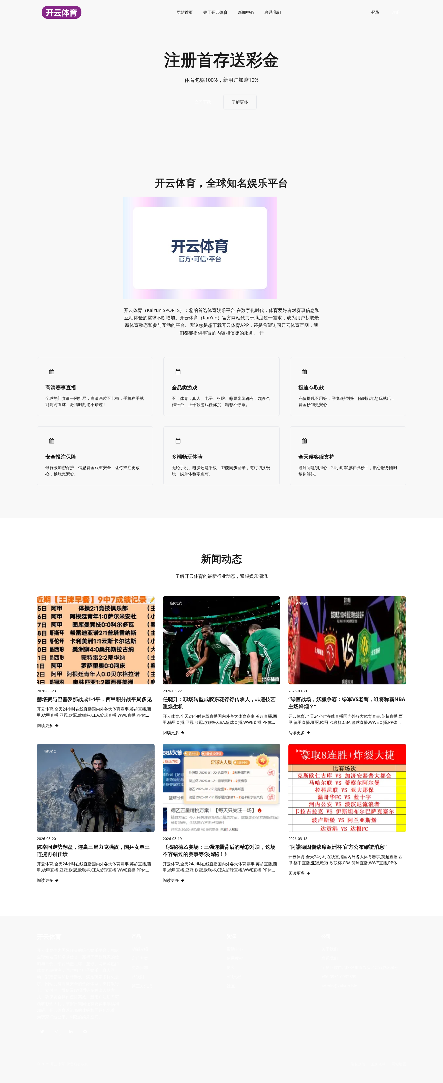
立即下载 (203, 102)
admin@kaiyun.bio (339, 986)
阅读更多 (45, 725)
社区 (231, 986)
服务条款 (378, 1063)
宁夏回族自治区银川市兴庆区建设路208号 (359, 967)
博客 (231, 967)
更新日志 (140, 967)
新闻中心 (246, 12)
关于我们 (329, 949)
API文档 (234, 976)
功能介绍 (140, 949)
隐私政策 (358, 1063)
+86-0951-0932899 (338, 976)
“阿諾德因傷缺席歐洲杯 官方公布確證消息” (337, 846)
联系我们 (273, 12)
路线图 (138, 976)
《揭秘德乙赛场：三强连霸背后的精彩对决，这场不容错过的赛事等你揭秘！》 (219, 850)
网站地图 (399, 1063)
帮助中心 (235, 949)
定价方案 (140, 958)
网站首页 (184, 12)
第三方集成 (142, 986)
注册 (396, 12)
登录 (375, 12)
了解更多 (240, 102)
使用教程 (235, 958)
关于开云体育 (215, 12)
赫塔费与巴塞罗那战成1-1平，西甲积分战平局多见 (94, 699)
